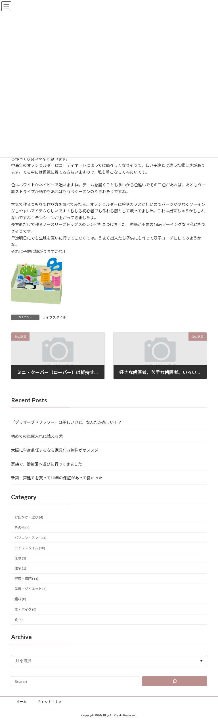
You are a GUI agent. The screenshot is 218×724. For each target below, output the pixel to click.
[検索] (174, 681)
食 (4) (18, 619)
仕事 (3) (20, 558)
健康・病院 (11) (26, 578)
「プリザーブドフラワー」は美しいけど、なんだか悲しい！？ (66, 422)
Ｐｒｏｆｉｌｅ (50, 701)
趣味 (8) (20, 599)
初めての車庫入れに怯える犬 (37, 435)
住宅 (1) (20, 568)
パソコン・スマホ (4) (30, 537)
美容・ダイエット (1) (30, 589)
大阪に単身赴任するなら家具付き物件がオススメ (54, 449)
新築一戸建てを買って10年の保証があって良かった (56, 477)
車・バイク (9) (25, 609)
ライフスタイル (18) (29, 548)
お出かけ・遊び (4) (28, 517)
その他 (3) (22, 527)
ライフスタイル (54, 317)
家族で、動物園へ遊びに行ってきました (46, 463)
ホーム (21, 701)
